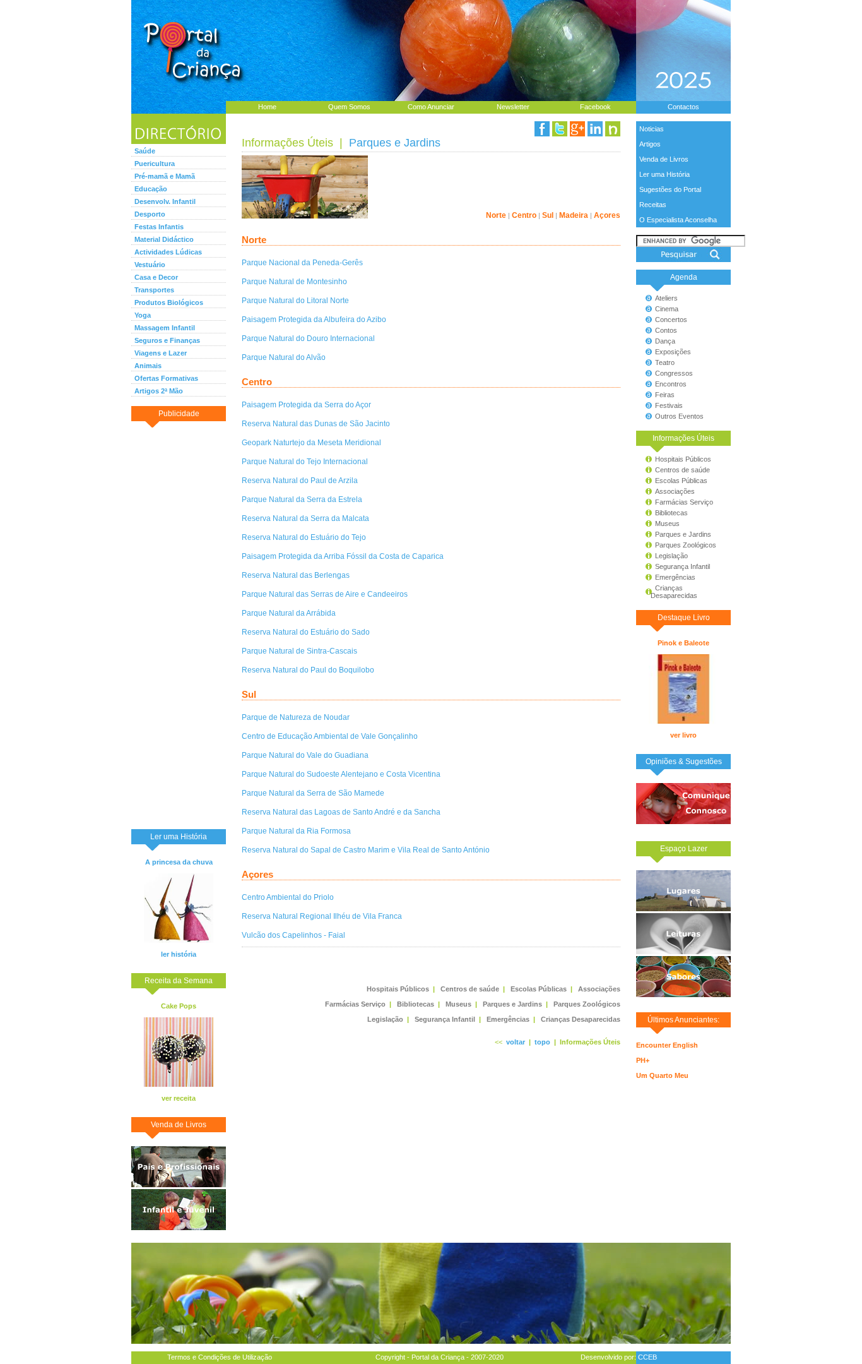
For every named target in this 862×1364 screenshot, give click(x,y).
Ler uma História (664, 174)
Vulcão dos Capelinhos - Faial (293, 935)
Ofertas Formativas (166, 378)
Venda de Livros (663, 159)
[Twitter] (559, 128)
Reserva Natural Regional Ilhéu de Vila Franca (322, 916)
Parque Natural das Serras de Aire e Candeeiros (325, 594)
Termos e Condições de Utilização (219, 1357)
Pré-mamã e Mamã (164, 176)
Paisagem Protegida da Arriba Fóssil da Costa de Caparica (343, 556)
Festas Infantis (159, 226)
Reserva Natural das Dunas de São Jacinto (316, 423)
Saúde (144, 151)
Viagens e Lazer (160, 353)
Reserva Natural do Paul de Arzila (300, 480)
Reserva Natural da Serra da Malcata (305, 518)
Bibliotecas (671, 513)
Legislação (671, 555)
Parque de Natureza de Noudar (296, 717)
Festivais (669, 405)
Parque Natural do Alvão (284, 357)
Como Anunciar (431, 107)
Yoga (142, 315)
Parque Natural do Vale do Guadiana (305, 755)
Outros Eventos (679, 416)
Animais (148, 365)
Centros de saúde (682, 470)
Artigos (650, 144)
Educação (150, 189)
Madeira (573, 215)
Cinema (666, 309)
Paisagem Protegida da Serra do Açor (306, 404)
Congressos (674, 373)
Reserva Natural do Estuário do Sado (306, 632)
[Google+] (577, 128)
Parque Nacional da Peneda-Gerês (302, 262)
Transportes (154, 290)
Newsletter (513, 107)
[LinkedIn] (595, 128)
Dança (665, 341)
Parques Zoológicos (685, 545)
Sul (547, 215)
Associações (675, 491)
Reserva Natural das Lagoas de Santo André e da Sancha (341, 812)
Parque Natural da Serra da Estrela (302, 499)
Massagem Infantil (164, 328)
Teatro (665, 362)
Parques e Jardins (683, 534)
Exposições (673, 352)
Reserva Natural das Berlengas (296, 575)
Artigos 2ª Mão (158, 391)
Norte (496, 215)
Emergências (675, 577)
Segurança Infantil (682, 566)
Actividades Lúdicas (168, 252)
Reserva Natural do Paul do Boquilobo (308, 670)
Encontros (671, 384)
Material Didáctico (164, 239)
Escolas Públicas (681, 480)
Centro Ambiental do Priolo (288, 897)
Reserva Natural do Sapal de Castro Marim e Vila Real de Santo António (366, 850)
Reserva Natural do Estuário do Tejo (304, 537)
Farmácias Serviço (684, 502)
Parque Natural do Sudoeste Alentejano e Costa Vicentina (341, 774)
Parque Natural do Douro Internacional (308, 338)
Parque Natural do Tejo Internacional (305, 461)
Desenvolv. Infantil (165, 201)
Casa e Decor (156, 277)
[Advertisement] (178, 624)
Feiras (665, 394)
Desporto (149, 214)
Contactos (683, 107)
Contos (666, 330)
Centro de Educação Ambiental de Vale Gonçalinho (330, 736)
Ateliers (666, 298)
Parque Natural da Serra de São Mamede (313, 793)
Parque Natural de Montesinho (294, 281)
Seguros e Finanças (167, 340)
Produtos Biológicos (168, 302)
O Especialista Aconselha (678, 220)
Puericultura (154, 163)
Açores (607, 215)
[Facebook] (542, 128)
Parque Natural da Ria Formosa (296, 831)
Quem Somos (349, 107)
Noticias (651, 129)
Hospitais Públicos (683, 459)
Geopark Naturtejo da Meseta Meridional (311, 442)
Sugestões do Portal (670, 189)
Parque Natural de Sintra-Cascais (299, 651)
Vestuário (149, 264)
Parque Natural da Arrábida (289, 613)
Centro (524, 215)
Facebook (595, 107)
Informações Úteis (287, 142)
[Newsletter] (612, 128)
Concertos (671, 319)
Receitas (652, 204)
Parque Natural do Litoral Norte (295, 300)
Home (267, 107)
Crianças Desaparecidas (668, 591)
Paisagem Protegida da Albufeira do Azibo (314, 319)
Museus (667, 523)
